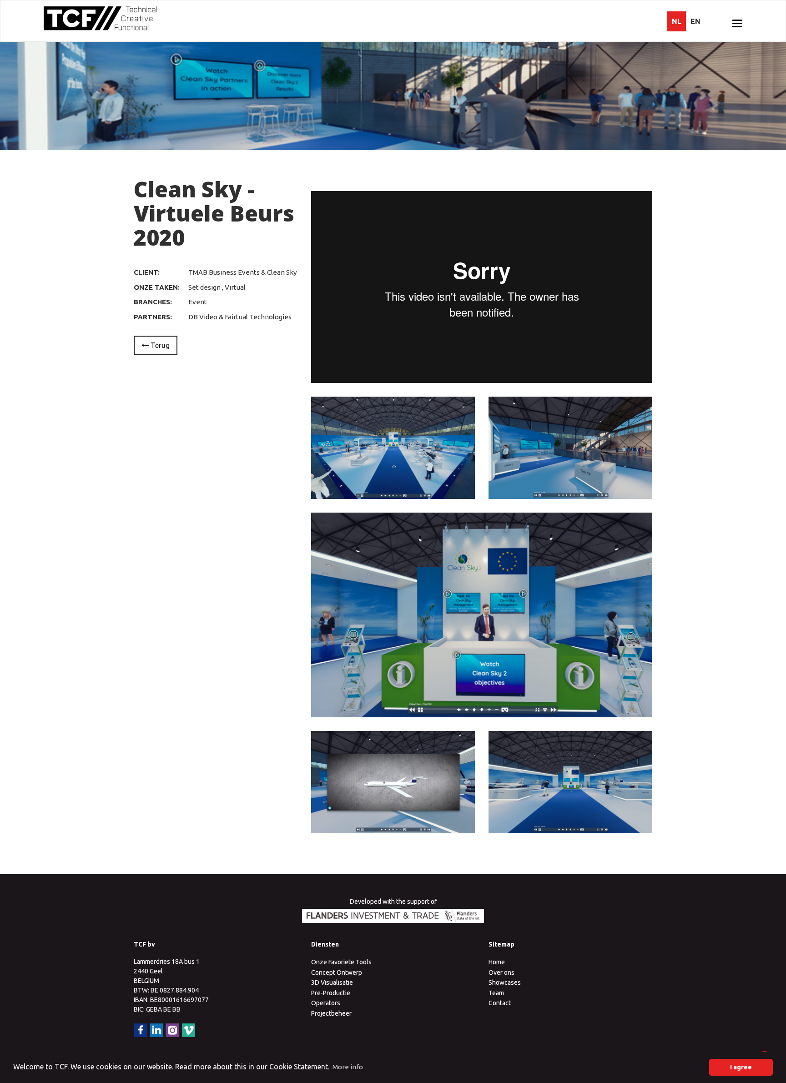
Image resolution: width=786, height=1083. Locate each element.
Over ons (501, 972)
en (695, 21)
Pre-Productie (330, 993)
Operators (325, 1003)
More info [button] (348, 1067)
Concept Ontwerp (336, 972)
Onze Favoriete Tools (341, 962)
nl (676, 21)
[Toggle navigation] (737, 23)
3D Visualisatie (332, 982)
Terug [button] (159, 345)
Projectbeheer (331, 1013)
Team (496, 993)
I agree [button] (741, 1067)
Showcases (505, 982)
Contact (500, 1003)
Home (497, 962)
